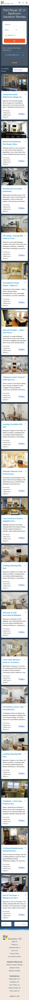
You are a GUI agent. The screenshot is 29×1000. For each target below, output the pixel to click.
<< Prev (4, 924)
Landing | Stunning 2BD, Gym (12, 567)
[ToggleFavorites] (25, 94)
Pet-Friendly (22, 52)
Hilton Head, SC (14, 991)
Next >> (24, 924)
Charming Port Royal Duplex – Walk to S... (11, 284)
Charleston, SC (14, 982)
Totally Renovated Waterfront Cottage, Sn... (12, 96)
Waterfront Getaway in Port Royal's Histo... (12, 143)
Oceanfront (13, 52)
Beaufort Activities (14, 970)
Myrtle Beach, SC (14, 979)
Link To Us (14, 950)
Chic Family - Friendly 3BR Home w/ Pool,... (13, 237)
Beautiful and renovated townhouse (12, 190)
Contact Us (14, 944)
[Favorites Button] (19, 2)
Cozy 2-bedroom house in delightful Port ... (13, 520)
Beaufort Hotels (14, 968)
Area (20, 55)
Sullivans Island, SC (14, 988)
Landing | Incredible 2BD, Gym (13, 425)
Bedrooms (14, 57)
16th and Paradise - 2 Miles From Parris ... (13, 331)
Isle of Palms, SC (14, 985)
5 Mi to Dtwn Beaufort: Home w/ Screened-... (12, 661)
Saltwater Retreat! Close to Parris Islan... (13, 472)
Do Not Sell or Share (14, 956)
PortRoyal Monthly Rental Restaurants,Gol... (13, 849)
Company (6, 52)
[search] (14, 41)
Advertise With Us (14, 947)
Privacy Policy (14, 953)
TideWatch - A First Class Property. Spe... (12, 802)
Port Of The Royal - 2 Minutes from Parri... (11, 896)
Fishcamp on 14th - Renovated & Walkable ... (12, 614)
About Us (14, 941)
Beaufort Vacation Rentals (14, 965)
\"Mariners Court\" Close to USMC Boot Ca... (13, 378)
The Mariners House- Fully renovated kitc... (13, 708)
